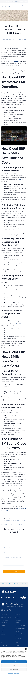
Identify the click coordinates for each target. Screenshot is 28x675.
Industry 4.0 (18, 638)
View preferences (14, 669)
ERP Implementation (20, 628)
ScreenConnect (23, 1)
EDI (2, 631)
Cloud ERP (21, 179)
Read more (14, 585)
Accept (14, 661)
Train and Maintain (20, 636)
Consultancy (18, 620)
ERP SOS (17, 623)
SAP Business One (6, 617)
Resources (4, 645)
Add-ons (3, 634)
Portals (3, 625)
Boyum (3, 628)
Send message (14, 571)
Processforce (4, 620)
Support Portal (15, 1)
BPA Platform (5, 623)
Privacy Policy (16, 673)
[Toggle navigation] (25, 6)
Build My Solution (20, 625)
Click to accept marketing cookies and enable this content (14, 135)
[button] (26, 648)
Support (17, 617)
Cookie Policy (10, 673)
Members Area (8, 1)
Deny (14, 665)
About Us (17, 645)
